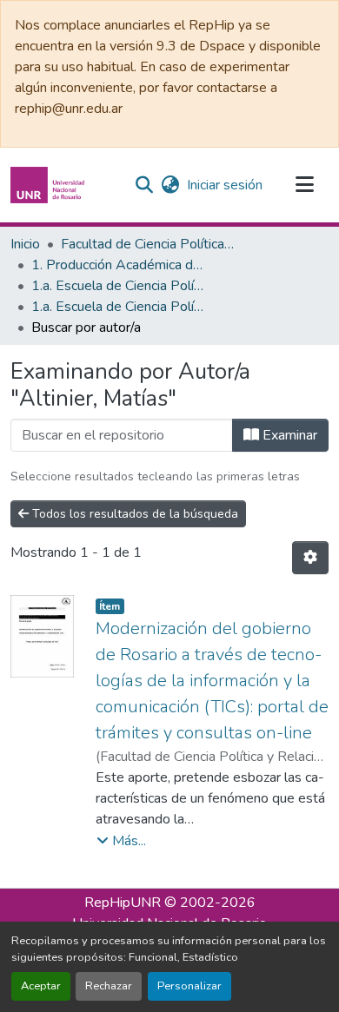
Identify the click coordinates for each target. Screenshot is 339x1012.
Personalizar (189, 986)
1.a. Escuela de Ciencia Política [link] (118, 285)
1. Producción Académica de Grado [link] (118, 264)
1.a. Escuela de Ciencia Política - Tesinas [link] (118, 306)
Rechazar (108, 986)
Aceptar (41, 986)
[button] (49, 185)
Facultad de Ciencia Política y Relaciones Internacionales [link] (148, 244)
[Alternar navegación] (304, 185)
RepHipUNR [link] (122, 902)
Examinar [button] (288, 435)
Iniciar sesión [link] (225, 185)
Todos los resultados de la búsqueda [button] (133, 514)
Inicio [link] (25, 244)
